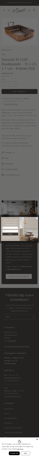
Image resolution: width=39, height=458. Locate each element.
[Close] (37, 439)
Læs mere (20, 449)
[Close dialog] (37, 218)
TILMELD (10, 234)
